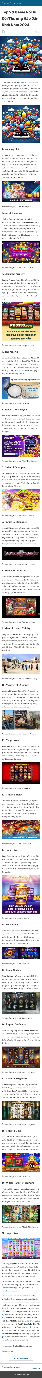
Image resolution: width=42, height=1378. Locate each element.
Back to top (36, 1368)
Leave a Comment (21, 1358)
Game (13, 1351)
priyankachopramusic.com (28, 82)
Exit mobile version (21, 1375)
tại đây (27, 1321)
